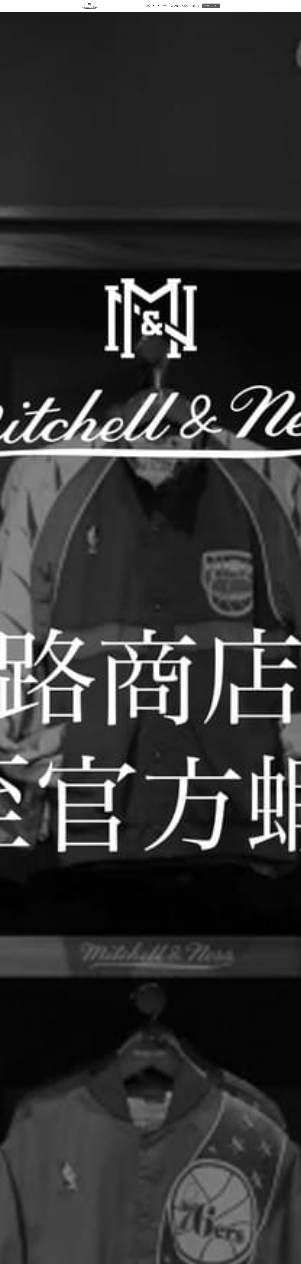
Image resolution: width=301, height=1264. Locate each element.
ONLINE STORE (211, 6)
